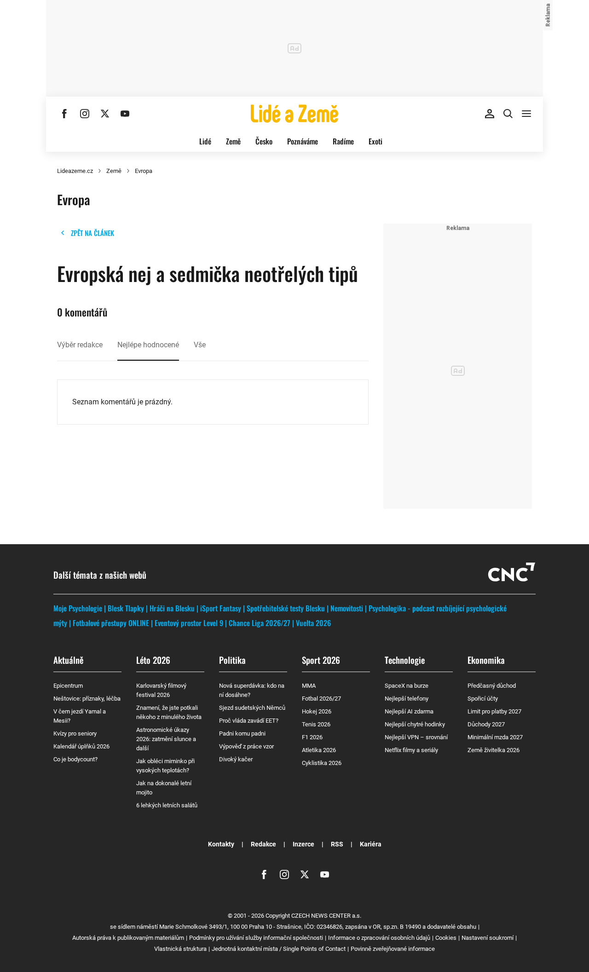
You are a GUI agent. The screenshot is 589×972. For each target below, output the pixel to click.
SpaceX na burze (406, 685)
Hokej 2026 (316, 711)
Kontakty (221, 844)
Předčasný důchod (492, 685)
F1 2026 (312, 737)
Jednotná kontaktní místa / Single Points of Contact (279, 948)
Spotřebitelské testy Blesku (286, 608)
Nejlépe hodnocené (148, 344)
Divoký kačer (236, 759)
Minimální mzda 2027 (495, 737)
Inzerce (303, 844)
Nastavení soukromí (488, 937)
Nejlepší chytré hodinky (415, 724)
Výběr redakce (80, 344)
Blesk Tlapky (126, 608)
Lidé (205, 141)
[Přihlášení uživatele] (489, 113)
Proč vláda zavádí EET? (248, 720)
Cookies (445, 937)
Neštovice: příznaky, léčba (87, 698)
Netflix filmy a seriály (411, 750)
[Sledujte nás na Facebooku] (64, 113)
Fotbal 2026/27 (321, 698)
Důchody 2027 (486, 724)
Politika (232, 659)
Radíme (343, 141)
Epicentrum (68, 685)
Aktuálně (68, 659)
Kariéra (370, 844)
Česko (263, 141)
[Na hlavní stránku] (294, 114)
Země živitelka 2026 (494, 750)
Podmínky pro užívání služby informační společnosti (256, 937)
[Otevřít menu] (526, 113)
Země (233, 141)
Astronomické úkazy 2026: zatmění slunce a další (166, 739)
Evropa (143, 170)
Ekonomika (486, 659)
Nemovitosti (346, 608)
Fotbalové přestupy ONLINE (111, 622)
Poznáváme (302, 141)
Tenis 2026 (316, 724)
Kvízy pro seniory (75, 733)
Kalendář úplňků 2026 (81, 746)
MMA (309, 685)
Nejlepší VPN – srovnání (416, 737)
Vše (200, 344)
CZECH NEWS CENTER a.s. (326, 915)
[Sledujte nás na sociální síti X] (105, 113)
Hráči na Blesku (172, 608)
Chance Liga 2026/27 (259, 622)
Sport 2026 (321, 659)
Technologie (405, 659)
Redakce (263, 844)
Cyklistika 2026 (321, 762)
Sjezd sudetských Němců (252, 707)
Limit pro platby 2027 (494, 711)
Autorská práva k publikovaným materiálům (128, 937)
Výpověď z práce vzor (246, 746)
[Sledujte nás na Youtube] (125, 113)
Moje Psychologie (77, 608)
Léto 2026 (153, 659)
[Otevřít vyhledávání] (508, 113)
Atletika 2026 (319, 750)
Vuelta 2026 (313, 622)
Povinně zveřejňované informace (393, 948)
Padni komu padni (242, 733)
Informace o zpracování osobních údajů (379, 937)
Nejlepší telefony (406, 698)
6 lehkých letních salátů (166, 805)
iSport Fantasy (220, 608)
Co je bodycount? (75, 759)
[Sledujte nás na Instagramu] (84, 113)
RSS (337, 844)
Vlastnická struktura (180, 948)
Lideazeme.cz (75, 170)
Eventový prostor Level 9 (189, 622)
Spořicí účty (483, 698)
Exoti (375, 141)
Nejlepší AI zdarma (409, 711)
